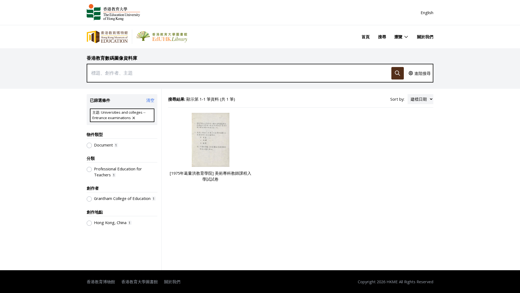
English (427, 12)
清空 (150, 100)
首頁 (366, 36)
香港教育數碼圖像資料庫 (112, 58)
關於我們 (425, 36)
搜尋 (382, 36)
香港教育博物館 (101, 281)
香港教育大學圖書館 (139, 281)
